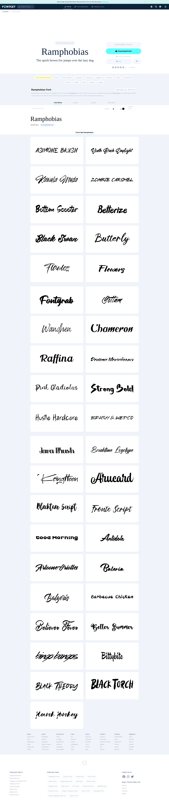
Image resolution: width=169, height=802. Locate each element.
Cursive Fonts (67, 776)
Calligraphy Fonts (54, 776)
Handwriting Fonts (66, 781)
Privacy (124, 785)
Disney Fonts (74, 796)
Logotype (78, 77)
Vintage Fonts (53, 786)
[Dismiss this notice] (145, 1)
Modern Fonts (91, 781)
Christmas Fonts (88, 786)
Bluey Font (13, 789)
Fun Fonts (76, 786)
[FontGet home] (8, 6)
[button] (152, 6)
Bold (84, 82)
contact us (105, 2)
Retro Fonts (65, 786)
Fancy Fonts (92, 776)
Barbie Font (14, 792)
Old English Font (99, 791)
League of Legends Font (18, 781)
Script (118, 77)
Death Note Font (15, 775)
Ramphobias (73, 93)
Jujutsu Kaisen (15, 786)
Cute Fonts (79, 781)
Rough (92, 82)
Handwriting (128, 77)
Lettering (109, 77)
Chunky (67, 82)
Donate (132, 90)
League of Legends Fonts (70, 791)
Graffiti (76, 82)
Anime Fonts (86, 791)
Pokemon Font (15, 784)
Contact (124, 791)
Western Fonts (53, 791)
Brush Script (67, 77)
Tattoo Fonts (53, 781)
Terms (124, 788)
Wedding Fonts (102, 786)
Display (100, 82)
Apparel (98, 77)
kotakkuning (122, 90)
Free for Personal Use (43, 77)
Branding (89, 77)
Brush (57, 77)
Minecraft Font (15, 778)
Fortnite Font (14, 795)
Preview (130, 106)
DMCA (124, 794)
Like (119, 61)
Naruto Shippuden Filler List (57, 796)
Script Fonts (80, 776)
